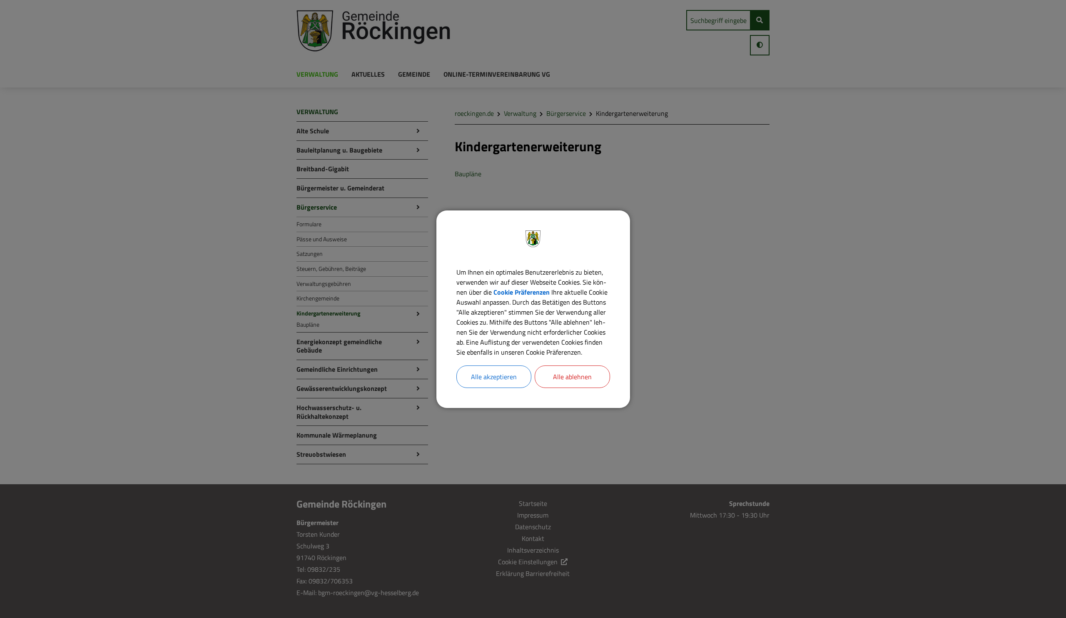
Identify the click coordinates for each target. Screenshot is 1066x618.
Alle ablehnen (572, 377)
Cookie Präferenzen (521, 292)
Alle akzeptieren (494, 377)
